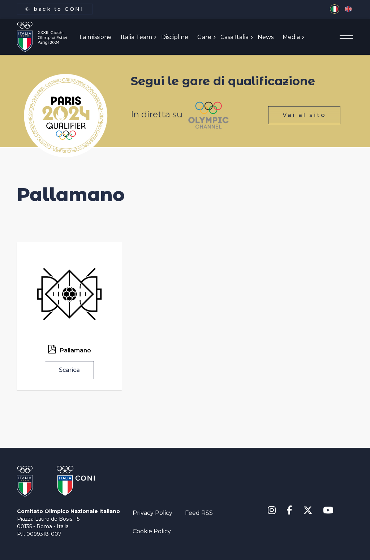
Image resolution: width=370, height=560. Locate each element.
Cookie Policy (152, 531)
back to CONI (57, 9)
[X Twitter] (307, 508)
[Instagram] (272, 510)
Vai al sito (304, 115)
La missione (95, 37)
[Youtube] (328, 510)
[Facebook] (289, 510)
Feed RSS (199, 512)
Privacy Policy (152, 512)
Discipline (174, 37)
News (266, 37)
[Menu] (346, 37)
